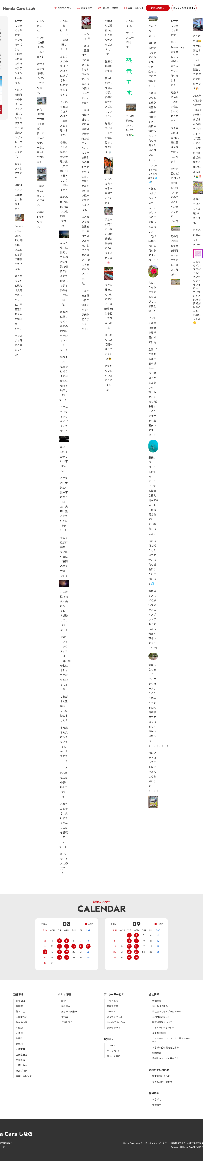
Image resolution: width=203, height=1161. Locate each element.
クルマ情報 (64, 994)
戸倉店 (19, 1032)
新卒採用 (156, 1099)
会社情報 (154, 994)
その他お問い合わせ (162, 1081)
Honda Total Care (116, 1022)
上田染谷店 (21, 1016)
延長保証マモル (114, 1016)
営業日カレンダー (137, 7)
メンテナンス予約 (182, 7)
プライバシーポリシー (163, 1027)
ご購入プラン (68, 1022)
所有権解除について (162, 1022)
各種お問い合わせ (159, 1070)
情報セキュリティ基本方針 (165, 1058)
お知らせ (109, 1039)
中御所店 (20, 1059)
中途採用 (156, 1104)
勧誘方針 (156, 1052)
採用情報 (154, 1093)
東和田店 (20, 1000)
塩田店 (19, 1038)
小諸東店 (20, 1049)
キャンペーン (113, 1050)
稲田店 (19, 1006)
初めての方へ (64, 7)
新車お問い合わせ (161, 1076)
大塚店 (19, 1043)
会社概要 (156, 1000)
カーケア (111, 1011)
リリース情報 (113, 1056)
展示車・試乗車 (110, 7)
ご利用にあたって (161, 1016)
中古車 (64, 1016)
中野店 (19, 1027)
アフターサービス (114, 994)
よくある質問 (159, 1032)
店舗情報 (18, 994)
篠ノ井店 (20, 1011)
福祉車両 (65, 1006)
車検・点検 (112, 1000)
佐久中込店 (21, 1022)
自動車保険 (112, 1006)
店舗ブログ (86, 7)
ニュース (111, 1045)
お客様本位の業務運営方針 (165, 1047)
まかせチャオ (113, 1027)
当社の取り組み (160, 1006)
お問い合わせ (157, 7)
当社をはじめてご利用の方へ (166, 1011)
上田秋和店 (21, 1065)
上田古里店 (21, 1054)
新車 (63, 1000)
